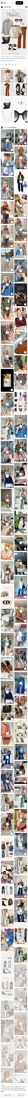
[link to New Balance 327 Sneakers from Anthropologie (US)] (20, 89)
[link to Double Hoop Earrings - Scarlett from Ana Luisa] (20, 103)
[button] (26, 3)
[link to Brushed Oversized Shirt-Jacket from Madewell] (20, 76)
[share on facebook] (6, 64)
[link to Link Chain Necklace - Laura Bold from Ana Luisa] (7, 116)
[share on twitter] (12, 64)
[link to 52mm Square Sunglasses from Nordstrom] (20, 116)
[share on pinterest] (9, 64)
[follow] (26, 7)
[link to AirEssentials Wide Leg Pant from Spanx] (7, 89)
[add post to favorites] (25, 53)
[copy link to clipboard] (16, 64)
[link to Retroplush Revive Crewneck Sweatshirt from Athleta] (7, 76)
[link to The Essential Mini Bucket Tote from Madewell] (7, 103)
